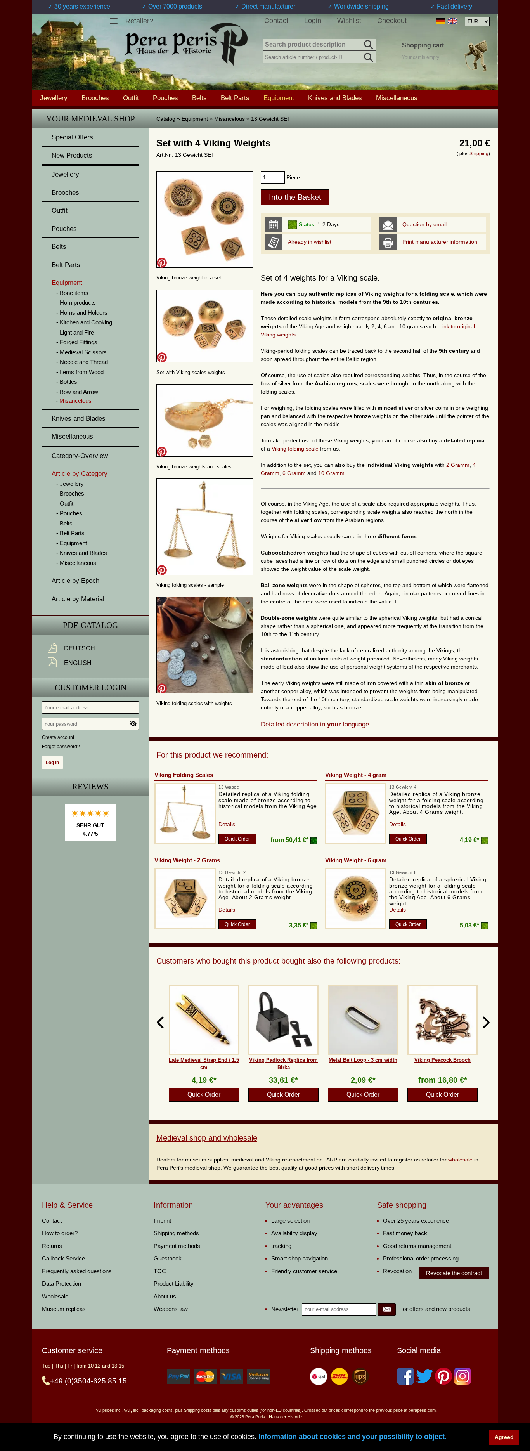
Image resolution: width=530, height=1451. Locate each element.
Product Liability (174, 1283)
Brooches (95, 97)
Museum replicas (64, 1308)
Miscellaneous (396, 97)
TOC (160, 1271)
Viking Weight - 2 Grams (187, 860)
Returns (52, 1246)
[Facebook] (405, 1376)
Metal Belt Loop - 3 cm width (363, 1060)
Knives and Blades (335, 97)
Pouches (165, 97)
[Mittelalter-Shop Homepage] (186, 44)
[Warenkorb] (475, 55)
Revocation (397, 1271)
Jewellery (54, 97)
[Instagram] (462, 1376)
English (78, 663)
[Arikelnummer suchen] (368, 56)
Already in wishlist (309, 242)
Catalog (165, 119)
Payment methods (177, 1246)
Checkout (392, 20)
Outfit (131, 97)
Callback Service (63, 1258)
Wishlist (349, 20)
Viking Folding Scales (183, 774)
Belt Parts (235, 97)
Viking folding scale (296, 449)
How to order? (60, 1233)
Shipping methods (176, 1233)
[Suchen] (368, 43)
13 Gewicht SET (271, 119)
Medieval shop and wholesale (206, 1138)
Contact (276, 20)
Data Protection (61, 1283)
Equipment (195, 119)
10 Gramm (331, 473)
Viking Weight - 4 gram (355, 774)
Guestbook (168, 1258)
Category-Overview (80, 455)
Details (226, 824)
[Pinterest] (443, 1376)
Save (162, 263)
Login (312, 20)
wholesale (460, 1159)
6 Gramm (294, 473)
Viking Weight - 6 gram (355, 860)
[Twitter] (424, 1376)
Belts (199, 97)
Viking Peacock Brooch (442, 1060)
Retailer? (139, 21)
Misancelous (229, 119)
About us (165, 1296)
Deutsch (79, 648)
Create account (58, 737)
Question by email (424, 224)
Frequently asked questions (77, 1271)
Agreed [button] (504, 1437)
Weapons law (171, 1308)
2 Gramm (457, 465)
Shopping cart (423, 45)
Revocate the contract (454, 1273)
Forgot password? (61, 746)
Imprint (162, 1220)
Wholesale (55, 1296)
